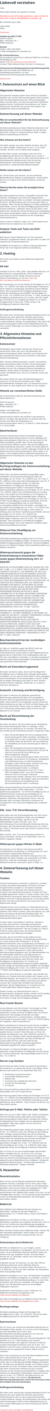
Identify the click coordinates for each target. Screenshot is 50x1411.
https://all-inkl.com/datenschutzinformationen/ (19, 279)
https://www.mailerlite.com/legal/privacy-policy (19, 1301)
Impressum (4, 32)
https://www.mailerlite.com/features (14, 1295)
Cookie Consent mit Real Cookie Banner (16, 1410)
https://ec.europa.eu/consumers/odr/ (21, 62)
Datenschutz (5, 79)
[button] (25, 32)
